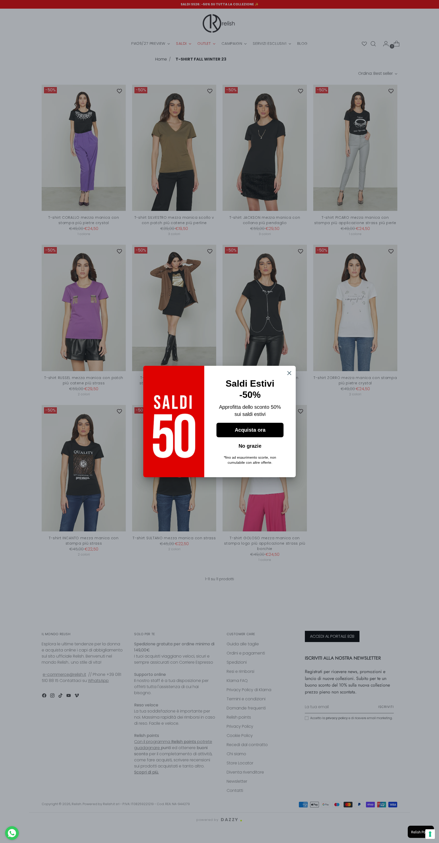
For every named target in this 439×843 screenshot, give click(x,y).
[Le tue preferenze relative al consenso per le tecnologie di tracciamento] (430, 834)
